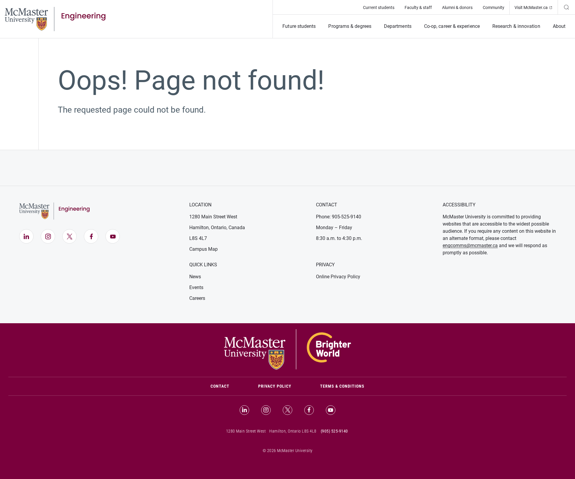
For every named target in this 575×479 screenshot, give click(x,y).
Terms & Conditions (342, 386)
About (559, 26)
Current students (378, 7)
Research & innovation (516, 26)
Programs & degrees (349, 26)
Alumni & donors (457, 7)
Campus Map (203, 249)
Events (196, 287)
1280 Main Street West (213, 217)
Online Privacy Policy (338, 276)
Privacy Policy (274, 386)
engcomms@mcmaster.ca (470, 245)
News (195, 276)
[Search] (566, 7)
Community (493, 7)
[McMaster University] (287, 349)
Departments (397, 26)
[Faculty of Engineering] (55, 18)
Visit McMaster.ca (536, 7)
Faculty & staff (418, 7)
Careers (197, 298)
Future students (299, 26)
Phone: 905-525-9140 (338, 217)
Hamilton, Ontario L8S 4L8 (293, 431)
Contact (227, 386)
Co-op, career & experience (452, 26)
